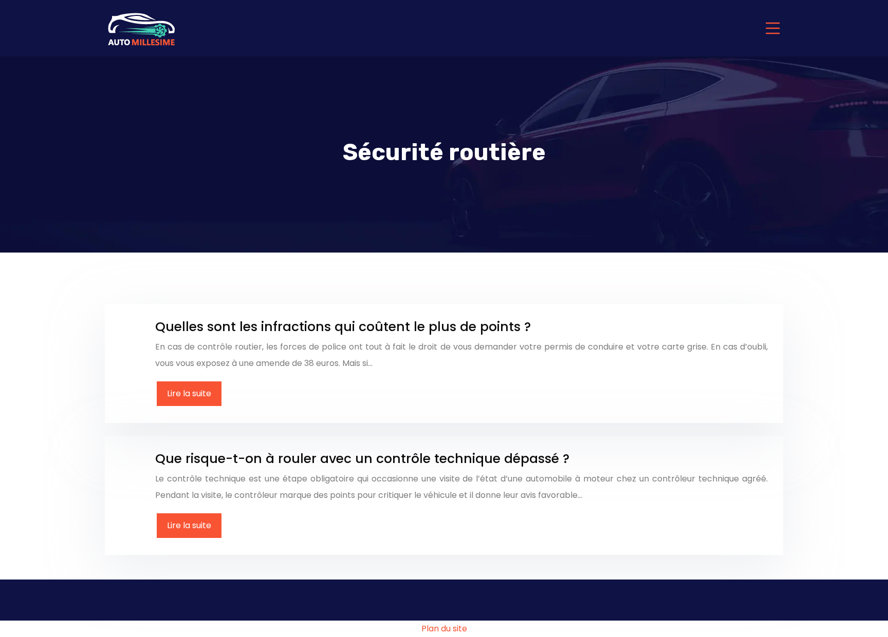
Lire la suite (189, 393)
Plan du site (444, 628)
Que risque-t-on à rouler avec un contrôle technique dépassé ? (362, 459)
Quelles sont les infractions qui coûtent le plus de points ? (343, 327)
